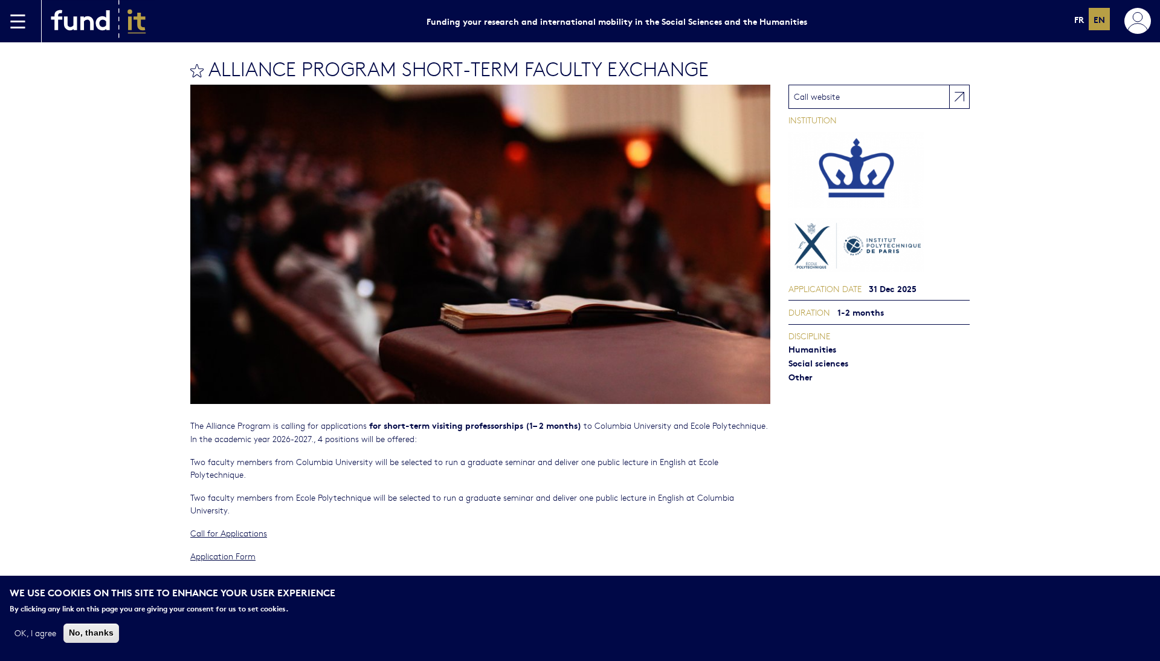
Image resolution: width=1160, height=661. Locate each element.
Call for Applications (228, 533)
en (1099, 19)
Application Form (223, 556)
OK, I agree (35, 633)
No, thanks (91, 632)
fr (1079, 19)
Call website (817, 96)
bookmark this (197, 70)
